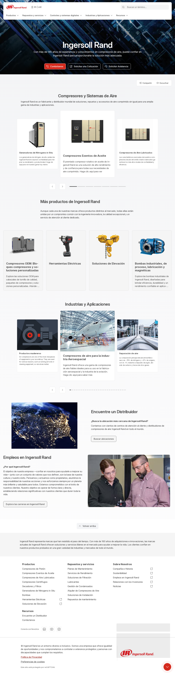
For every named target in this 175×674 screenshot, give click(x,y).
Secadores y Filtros (31, 586)
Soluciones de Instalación (80, 595)
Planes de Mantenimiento (80, 568)
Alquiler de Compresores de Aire (83, 590)
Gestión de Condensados (80, 586)
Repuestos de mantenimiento (82, 599)
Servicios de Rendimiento (80, 573)
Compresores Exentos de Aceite (38, 573)
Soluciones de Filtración (79, 577)
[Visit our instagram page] (59, 629)
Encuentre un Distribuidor (34, 615)
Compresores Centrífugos (34, 582)
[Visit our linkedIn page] (44, 629)
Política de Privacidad (31, 657)
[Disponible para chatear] (167, 667)
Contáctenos (28, 620)
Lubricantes (73, 582)
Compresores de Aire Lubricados (38, 577)
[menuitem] (12, 15)
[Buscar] (123, 7)
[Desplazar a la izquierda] (52, 186)
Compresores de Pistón (33, 568)
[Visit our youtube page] (51, 629)
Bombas (26, 595)
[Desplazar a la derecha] (62, 186)
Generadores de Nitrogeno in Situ (38, 590)
